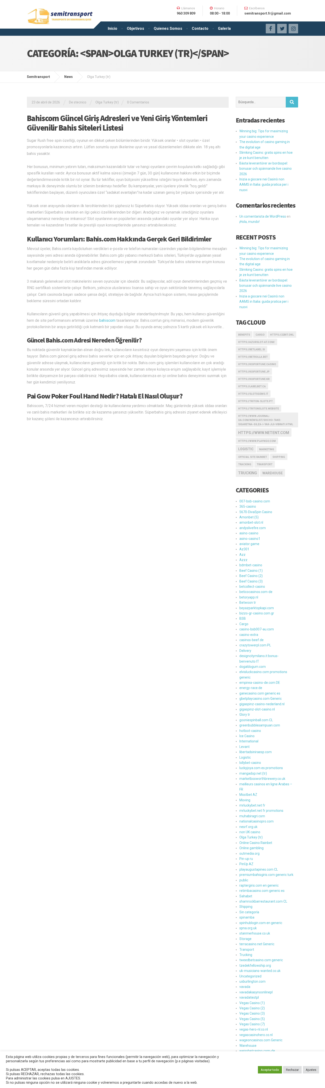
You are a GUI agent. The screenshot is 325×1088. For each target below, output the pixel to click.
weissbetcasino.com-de (257, 1051)
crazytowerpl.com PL (255, 645)
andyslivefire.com (252, 528)
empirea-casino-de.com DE (259, 682)
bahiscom (107, 320)
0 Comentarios (138, 102)
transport (264, 464)
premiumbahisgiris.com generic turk (266, 875)
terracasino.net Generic (256, 944)
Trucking (247, 473)
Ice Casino (247, 736)
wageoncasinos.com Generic (260, 1040)
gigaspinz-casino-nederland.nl (262, 704)
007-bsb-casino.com (254, 501)
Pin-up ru (246, 859)
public (243, 880)
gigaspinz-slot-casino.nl (257, 709)
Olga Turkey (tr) (107, 102)
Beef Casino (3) (251, 581)
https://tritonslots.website (258, 408)
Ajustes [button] (311, 1070)
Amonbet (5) (249, 517)
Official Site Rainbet (252, 457)
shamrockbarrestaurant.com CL (263, 901)
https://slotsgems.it (253, 393)
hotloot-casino (250, 731)
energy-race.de (250, 688)
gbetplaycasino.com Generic (260, 698)
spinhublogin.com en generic (260, 923)
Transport (246, 949)
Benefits (244, 334)
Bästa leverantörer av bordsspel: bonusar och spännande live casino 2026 (265, 168)
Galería (224, 28)
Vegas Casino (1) (252, 1003)
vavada (244, 987)
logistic (246, 449)
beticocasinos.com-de (255, 592)
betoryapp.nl (248, 597)
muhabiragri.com (252, 816)
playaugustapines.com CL (258, 869)
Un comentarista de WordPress (262, 216)
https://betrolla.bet (253, 356)
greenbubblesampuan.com (259, 725)
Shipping (278, 457)
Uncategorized (250, 976)
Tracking (244, 464)
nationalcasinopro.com (256, 821)
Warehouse (272, 473)
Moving (244, 800)
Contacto (200, 28)
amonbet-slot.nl (251, 522)
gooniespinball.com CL (256, 720)
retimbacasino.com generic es (262, 891)
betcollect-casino (252, 586)
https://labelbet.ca (252, 386)
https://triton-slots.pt (255, 401)
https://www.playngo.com (257, 441)
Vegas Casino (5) (252, 1019)
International (248, 741)
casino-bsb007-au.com (256, 629)
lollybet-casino (250, 763)
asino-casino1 (249, 539)
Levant (244, 747)
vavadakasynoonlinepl (256, 992)
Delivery (245, 651)
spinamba (246, 917)
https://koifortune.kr (254, 379)
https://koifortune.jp (254, 371)
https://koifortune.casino (257, 364)
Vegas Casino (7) (252, 1024)
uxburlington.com (252, 981)
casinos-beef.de (251, 640)
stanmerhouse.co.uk (254, 933)
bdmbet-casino (250, 565)
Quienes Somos (168, 28)
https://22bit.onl (282, 334)
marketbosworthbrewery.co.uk (262, 779)
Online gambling (251, 848)
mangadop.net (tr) (253, 773)
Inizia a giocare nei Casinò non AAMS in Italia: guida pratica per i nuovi (263, 184)
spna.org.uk (248, 928)
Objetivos (135, 28)
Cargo (260, 334)
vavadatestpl (249, 997)
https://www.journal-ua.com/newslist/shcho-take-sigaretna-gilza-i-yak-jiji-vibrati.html (265, 420)
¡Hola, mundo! (249, 222)
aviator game (249, 544)
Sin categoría (249, 912)
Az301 (244, 549)
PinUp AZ (246, 864)
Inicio (112, 28)
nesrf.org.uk (248, 827)
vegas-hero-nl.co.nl (253, 1029)
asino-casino (248, 533)
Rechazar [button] (292, 1070)
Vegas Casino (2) (252, 1008)
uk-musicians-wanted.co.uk (260, 971)
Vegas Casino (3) (252, 1013)
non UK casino (249, 832)
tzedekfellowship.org (255, 965)
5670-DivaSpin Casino (255, 512)
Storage (245, 939)
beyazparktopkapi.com (256, 608)
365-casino (247, 506)
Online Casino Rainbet (255, 843)
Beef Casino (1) (251, 570)
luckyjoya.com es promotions (261, 768)
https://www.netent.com (263, 432)
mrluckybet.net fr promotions (261, 810)
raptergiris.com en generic (259, 885)
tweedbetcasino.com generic (261, 960)
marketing (266, 449)
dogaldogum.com (252, 667)
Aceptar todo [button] (270, 1070)
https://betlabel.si (251, 349)
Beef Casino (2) (251, 576)
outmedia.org (249, 853)
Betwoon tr (247, 602)
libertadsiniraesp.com (255, 752)
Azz (242, 555)
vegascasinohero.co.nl (256, 1035)
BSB (242, 618)
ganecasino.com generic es (259, 693)
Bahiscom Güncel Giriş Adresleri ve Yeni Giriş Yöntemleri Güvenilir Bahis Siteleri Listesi (117, 123)
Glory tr (244, 714)
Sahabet (245, 896)
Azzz (243, 560)
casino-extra (248, 635)
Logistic (245, 757)
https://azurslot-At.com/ (256, 342)
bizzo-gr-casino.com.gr (256, 613)
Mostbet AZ (248, 795)
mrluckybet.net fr (252, 805)
